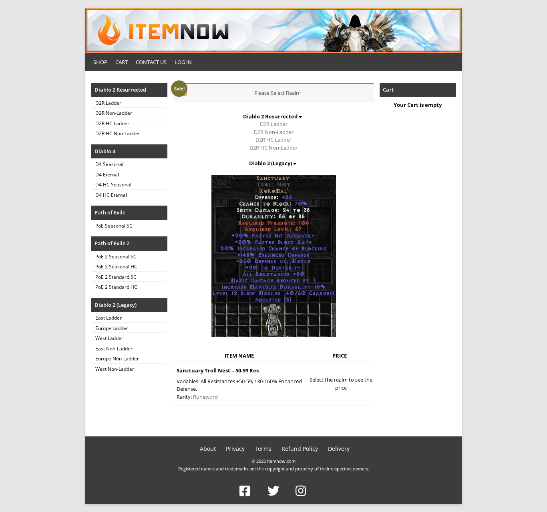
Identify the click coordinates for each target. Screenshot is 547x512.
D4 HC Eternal (111, 195)
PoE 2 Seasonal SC (116, 256)
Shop (100, 62)
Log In (183, 62)
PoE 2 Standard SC (116, 277)
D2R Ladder (108, 103)
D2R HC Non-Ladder (117, 133)
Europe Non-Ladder (117, 358)
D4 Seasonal (109, 164)
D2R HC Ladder (112, 123)
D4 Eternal (107, 174)
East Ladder (108, 317)
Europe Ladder (111, 328)
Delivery (339, 448)
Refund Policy (300, 448)
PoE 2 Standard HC (116, 287)
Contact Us (151, 62)
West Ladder (109, 338)
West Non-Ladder (114, 369)
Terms (263, 448)
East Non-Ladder (114, 348)
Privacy (235, 448)
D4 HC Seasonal (113, 184)
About (208, 448)
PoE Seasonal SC (114, 225)
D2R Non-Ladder (113, 113)
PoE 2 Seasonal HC (116, 266)
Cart (121, 62)
